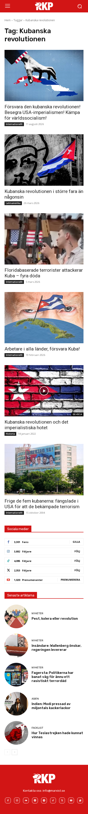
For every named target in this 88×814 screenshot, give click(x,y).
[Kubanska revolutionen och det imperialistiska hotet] (44, 390)
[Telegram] (44, 800)
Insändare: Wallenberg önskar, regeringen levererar (56, 648)
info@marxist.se (54, 790)
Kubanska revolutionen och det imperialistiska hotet (36, 424)
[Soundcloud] (26, 800)
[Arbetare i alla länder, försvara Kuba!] (44, 317)
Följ (77, 551)
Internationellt (14, 124)
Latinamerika (13, 203)
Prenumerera (70, 579)
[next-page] (14, 752)
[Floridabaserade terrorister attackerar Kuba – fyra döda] (44, 238)
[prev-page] (7, 752)
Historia (10, 433)
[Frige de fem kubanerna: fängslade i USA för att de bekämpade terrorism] (44, 469)
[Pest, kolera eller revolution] (16, 616)
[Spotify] (35, 800)
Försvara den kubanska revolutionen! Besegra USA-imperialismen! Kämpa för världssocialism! (42, 112)
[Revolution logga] (44, 6)
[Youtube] (71, 800)
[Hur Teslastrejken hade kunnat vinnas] (16, 733)
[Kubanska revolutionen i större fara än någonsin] (44, 160)
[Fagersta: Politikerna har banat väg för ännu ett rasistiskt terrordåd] (16, 674)
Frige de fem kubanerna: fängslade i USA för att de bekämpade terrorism (42, 503)
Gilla (76, 541)
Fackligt (37, 728)
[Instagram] (17, 800)
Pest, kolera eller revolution (55, 619)
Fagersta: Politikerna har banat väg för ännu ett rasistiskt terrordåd (53, 677)
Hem (8, 20)
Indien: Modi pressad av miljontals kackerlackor (51, 706)
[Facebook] (8, 800)
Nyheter (37, 613)
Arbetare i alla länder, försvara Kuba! (42, 349)
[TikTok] (53, 800)
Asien (35, 699)
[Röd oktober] (80, 800)
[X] (62, 800)
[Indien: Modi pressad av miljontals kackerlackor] (16, 704)
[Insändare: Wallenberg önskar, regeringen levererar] (16, 645)
